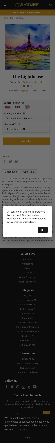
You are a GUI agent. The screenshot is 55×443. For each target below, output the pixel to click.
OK (42, 230)
